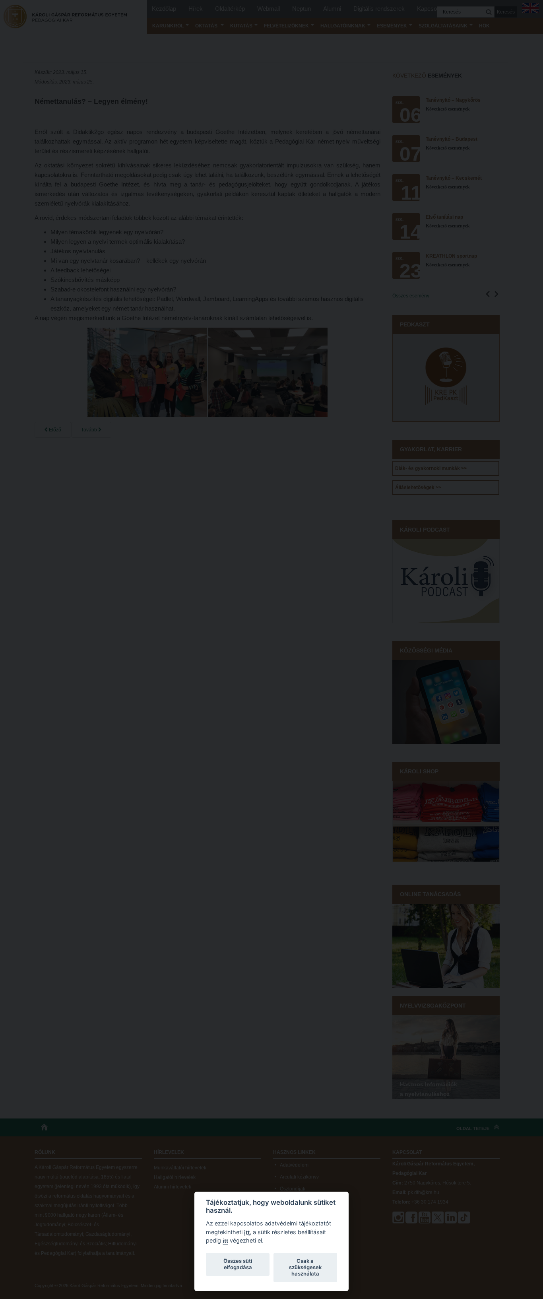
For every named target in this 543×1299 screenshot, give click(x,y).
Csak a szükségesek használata (305, 1267)
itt (247, 1232)
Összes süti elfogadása (237, 1264)
